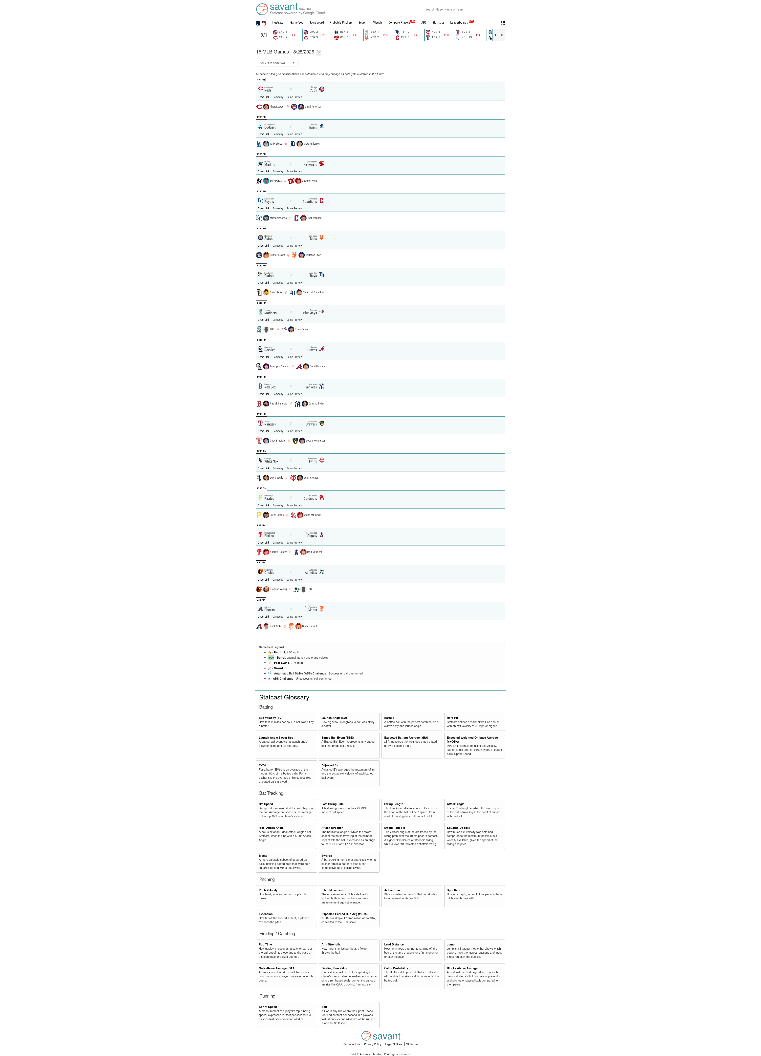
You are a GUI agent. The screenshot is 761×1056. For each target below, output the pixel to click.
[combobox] (464, 9)
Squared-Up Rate (458, 828)
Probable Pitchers (341, 22)
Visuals (377, 22)
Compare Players (399, 22)
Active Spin (392, 890)
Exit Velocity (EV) (271, 718)
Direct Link (264, 97)
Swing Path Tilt (394, 828)
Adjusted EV (329, 765)
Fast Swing (281, 663)
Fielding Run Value (334, 968)
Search (363, 22)
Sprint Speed (268, 1007)
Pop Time (265, 944)
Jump (451, 944)
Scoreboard (316, 22)
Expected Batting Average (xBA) (406, 737)
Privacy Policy (373, 1044)
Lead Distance (394, 944)
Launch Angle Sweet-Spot (276, 737)
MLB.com (412, 1044)
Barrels (389, 718)
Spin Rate (453, 890)
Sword (278, 668)
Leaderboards (461, 22)
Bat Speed (266, 804)
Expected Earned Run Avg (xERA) (344, 914)
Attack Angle (455, 804)
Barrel (281, 657)
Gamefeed (296, 22)
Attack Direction (332, 828)
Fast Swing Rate (332, 804)
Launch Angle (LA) (334, 718)
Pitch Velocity (268, 890)
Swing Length (393, 804)
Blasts (263, 856)
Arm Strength (330, 944)
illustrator (278, 22)
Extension (266, 914)
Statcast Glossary (284, 696)
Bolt (324, 1007)
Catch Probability (396, 968)
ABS (423, 22)
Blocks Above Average (462, 968)
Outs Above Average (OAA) (277, 968)
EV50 (262, 765)
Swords (326, 856)
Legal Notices (394, 1044)
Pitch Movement (332, 890)
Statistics (438, 22)
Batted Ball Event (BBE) (337, 737)
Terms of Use (352, 1044)
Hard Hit (279, 652)
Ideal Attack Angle (271, 828)
